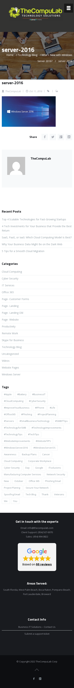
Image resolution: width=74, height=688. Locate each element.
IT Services (8, 285)
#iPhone (39, 407)
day (27, 467)
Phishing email (53, 481)
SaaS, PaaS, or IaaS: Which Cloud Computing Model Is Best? (37, 237)
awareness (10, 454)
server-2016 (12, 83)
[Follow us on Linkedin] (40, 679)
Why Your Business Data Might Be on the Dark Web (32, 244)
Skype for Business (13, 340)
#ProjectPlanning (47, 414)
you (15, 501)
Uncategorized (10, 354)
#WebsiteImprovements (17, 441)
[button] (37, 557)
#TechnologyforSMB (15, 427)
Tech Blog (31, 494)
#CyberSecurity (37, 401)
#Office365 (10, 414)
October (18, 481)
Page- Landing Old (12, 312)
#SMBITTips (61, 421)
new (6, 481)
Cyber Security (10, 278)
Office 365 (8, 292)
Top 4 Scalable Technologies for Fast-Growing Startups (34, 219)
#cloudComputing (13, 401)
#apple (8, 394)
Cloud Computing (12, 271)
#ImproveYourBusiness (16, 407)
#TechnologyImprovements (46, 427)
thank (45, 494)
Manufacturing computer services (22, 474)
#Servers (9, 421)
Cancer (46, 454)
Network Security (56, 474)
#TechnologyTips (13, 434)
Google (39, 467)
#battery (22, 394)
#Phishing (26, 414)
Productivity (8, 326)
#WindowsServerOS (44, 447)
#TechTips (33, 434)
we (6, 501)
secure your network (37, 487)
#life (52, 407)
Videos (6, 360)
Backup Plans (29, 454)
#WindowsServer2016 (16, 447)
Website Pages (10, 367)
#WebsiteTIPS (43, 441)
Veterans (59, 494)
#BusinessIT (38, 394)
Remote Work (10, 333)
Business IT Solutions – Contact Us (37, 627)
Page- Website (10, 319)
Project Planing (12, 487)
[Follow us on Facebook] (34, 679)
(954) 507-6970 (45, 532)
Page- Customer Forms (15, 299)
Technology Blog (27, 55)
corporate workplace (39, 461)
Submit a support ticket (36, 633)
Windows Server (11, 374)
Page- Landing (10, 306)
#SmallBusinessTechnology (35, 421)
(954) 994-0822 (40, 536)
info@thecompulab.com (40, 528)
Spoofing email (12, 494)
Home (9, 55)
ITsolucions (55, 467)
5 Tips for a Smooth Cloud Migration (23, 251)
